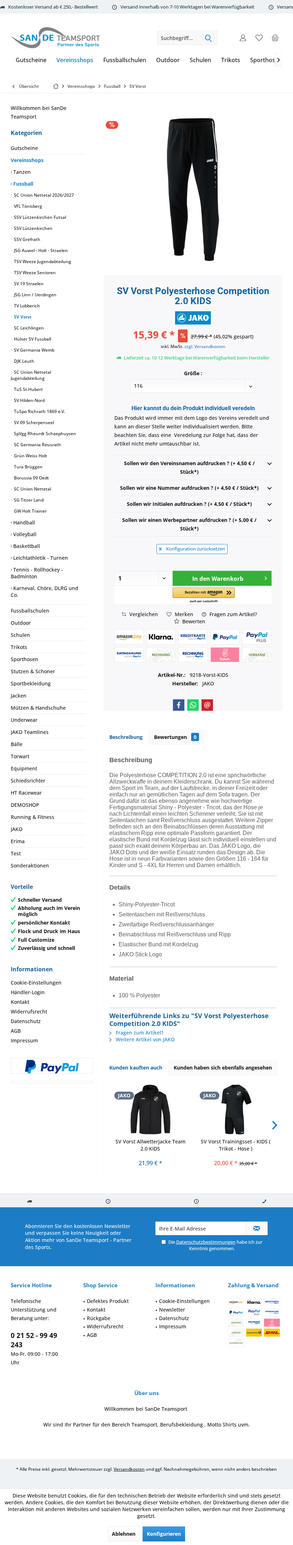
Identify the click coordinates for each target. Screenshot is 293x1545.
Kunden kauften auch (135, 1067)
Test (16, 853)
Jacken (18, 695)
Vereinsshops (27, 160)
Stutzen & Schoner (33, 671)
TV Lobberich (26, 306)
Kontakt (20, 1001)
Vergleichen (143, 614)
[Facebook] (178, 705)
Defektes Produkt (108, 1301)
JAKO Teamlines (30, 732)
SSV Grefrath (26, 239)
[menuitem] (275, 38)
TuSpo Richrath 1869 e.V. (39, 411)
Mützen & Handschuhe (38, 707)
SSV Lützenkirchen (33, 228)
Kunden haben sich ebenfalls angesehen (223, 1067)
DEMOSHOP (25, 804)
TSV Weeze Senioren (34, 273)
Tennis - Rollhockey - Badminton (37, 573)
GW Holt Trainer (30, 511)
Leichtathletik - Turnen (40, 557)
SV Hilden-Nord (29, 400)
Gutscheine (24, 148)
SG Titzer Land (28, 500)
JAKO (17, 829)
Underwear (24, 719)
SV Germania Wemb (33, 350)
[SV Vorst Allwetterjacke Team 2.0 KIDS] (150, 1109)
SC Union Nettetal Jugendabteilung (31, 375)
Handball (23, 522)
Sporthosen (24, 659)
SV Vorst (22, 317)
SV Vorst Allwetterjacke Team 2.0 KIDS (150, 1145)
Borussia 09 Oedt (31, 478)
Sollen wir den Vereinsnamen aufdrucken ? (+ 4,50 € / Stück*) (189, 467)
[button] (204, 596)
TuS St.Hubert (28, 389)
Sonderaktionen (30, 865)
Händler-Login (28, 992)
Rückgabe (98, 1318)
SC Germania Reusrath (37, 445)
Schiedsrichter (28, 780)
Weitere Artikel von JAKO (144, 1039)
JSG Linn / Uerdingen (34, 295)
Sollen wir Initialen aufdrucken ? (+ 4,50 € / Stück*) (189, 503)
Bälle (17, 744)
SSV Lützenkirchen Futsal (39, 217)
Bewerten (193, 621)
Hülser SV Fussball (32, 339)
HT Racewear (26, 792)
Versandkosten (129, 1469)
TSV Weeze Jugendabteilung (42, 261)
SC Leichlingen (28, 328)
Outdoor (21, 622)
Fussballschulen (30, 610)
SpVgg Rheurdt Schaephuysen (44, 434)
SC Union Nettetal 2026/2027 (43, 195)
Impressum (24, 1040)
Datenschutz (26, 1021)
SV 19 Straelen (28, 284)
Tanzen (21, 171)
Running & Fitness (32, 817)
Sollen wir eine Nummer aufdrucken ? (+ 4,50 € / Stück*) (189, 487)
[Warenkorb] (275, 38)
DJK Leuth (23, 361)
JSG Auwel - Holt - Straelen (40, 250)
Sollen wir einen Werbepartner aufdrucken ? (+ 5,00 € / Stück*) (189, 524)
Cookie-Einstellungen (36, 982)
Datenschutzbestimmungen (205, 1242)
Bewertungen (175, 737)
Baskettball (26, 546)
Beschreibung (126, 737)
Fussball (22, 183)
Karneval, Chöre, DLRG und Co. (44, 591)
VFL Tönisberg (27, 206)
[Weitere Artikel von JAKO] (193, 317)
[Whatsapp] (193, 705)
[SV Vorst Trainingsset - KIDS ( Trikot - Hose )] (235, 1109)
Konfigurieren (164, 1533)
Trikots (19, 647)
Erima (18, 841)
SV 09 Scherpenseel (33, 422)
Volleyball (24, 534)
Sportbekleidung (31, 683)
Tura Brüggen (28, 467)
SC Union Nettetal (32, 489)
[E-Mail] (207, 705)
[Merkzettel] (259, 38)
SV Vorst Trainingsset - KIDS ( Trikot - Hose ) (235, 1145)
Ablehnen (123, 1533)
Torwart (20, 756)
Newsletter (172, 1309)
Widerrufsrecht (29, 1011)
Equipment (24, 768)
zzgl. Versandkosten (204, 346)
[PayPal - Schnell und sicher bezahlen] (52, 1066)
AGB (16, 1030)
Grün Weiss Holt (30, 456)
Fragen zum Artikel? (232, 614)
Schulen (20, 634)
